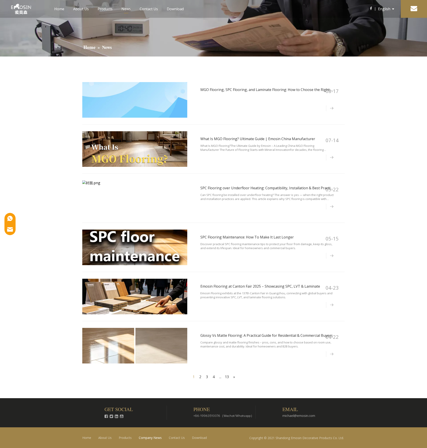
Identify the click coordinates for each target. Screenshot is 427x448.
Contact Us (149, 8)
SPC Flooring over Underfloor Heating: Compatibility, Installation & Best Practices (268, 188)
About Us (81, 8)
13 (227, 376)
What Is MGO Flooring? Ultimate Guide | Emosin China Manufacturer (257, 138)
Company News (150, 438)
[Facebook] (370, 8)
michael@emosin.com (298, 415)
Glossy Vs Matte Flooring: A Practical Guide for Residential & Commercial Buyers (266, 335)
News (126, 8)
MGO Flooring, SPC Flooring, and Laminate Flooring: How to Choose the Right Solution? (273, 89)
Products (105, 8)
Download (175, 8)
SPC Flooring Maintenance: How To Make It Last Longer (247, 237)
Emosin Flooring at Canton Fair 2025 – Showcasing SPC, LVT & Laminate (260, 286)
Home (59, 8)
